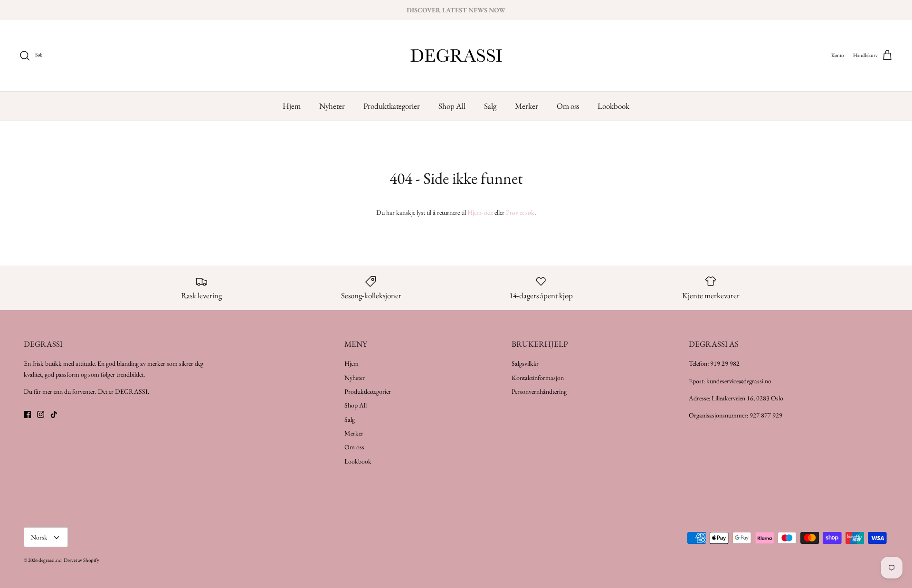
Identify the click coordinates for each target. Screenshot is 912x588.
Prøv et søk (520, 212)
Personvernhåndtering (539, 391)
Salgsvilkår (525, 363)
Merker (526, 106)
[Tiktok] (53, 414)
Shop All (452, 106)
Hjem (292, 106)
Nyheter (332, 106)
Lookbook (613, 106)
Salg (490, 106)
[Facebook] (27, 414)
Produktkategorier (391, 106)
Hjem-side (480, 212)
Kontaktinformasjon (538, 377)
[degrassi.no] (456, 55)
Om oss (568, 106)
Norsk (39, 537)
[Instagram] (40, 414)
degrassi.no (49, 560)
